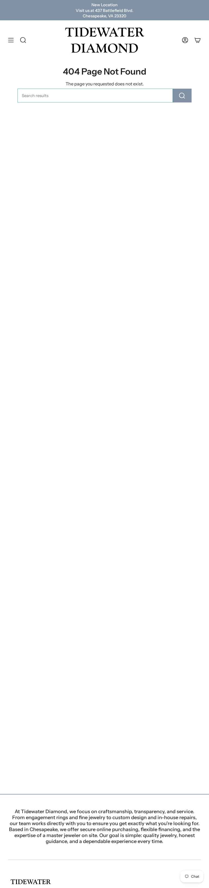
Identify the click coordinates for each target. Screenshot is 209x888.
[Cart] (197, 40)
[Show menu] (10, 40)
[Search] (182, 95)
